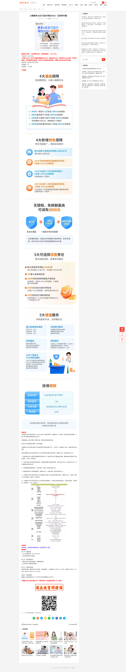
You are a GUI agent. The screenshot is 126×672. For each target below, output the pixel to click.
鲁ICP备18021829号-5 (66, 667)
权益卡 (91, 5)
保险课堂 (64, 5)
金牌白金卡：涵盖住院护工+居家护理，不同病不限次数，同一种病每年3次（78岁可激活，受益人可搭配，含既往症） (93, 85)
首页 (44, 5)
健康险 (35, 9)
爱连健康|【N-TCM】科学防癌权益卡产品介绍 (92, 81)
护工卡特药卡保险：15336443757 (33, 612)
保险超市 (24, 2)
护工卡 (71, 5)
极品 (105, 5)
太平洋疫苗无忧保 (73, 624)
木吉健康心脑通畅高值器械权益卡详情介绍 (91, 68)
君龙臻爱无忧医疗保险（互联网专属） (30, 624)
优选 (81, 5)
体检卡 (96, 5)
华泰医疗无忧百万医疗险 (27, 655)
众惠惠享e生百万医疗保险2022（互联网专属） (49, 16)
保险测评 (57, 5)
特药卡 (76, 5)
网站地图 (73, 667)
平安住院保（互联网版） (41, 655)
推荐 (101, 5)
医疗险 (39, 9)
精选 (86, 5)
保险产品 (49, 5)
